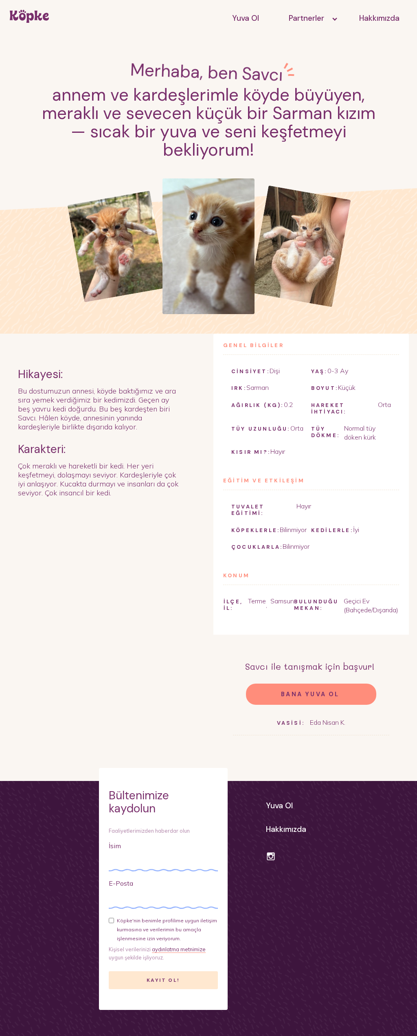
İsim (115, 846)
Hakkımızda (379, 18)
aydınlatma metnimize (179, 949)
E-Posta (121, 883)
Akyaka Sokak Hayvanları (309, 37)
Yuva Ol (245, 18)
